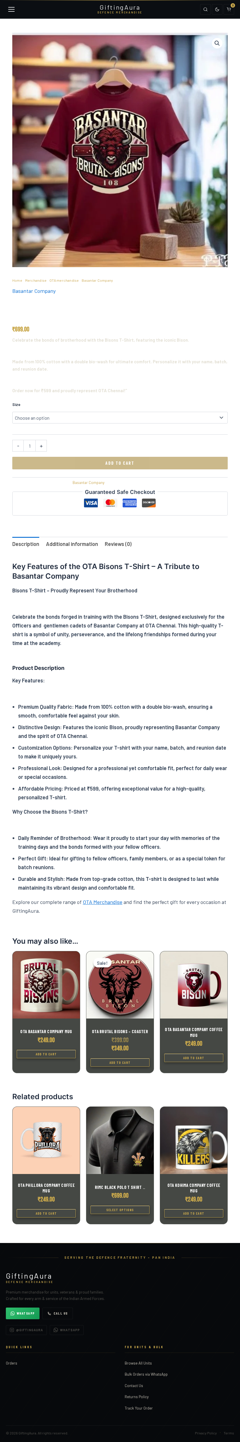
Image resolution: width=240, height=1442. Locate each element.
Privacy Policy (206, 1433)
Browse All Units (138, 1363)
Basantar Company (97, 280)
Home (17, 280)
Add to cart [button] (46, 1054)
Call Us (61, 1313)
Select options (120, 1210)
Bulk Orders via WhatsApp (146, 1374)
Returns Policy (137, 1396)
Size (16, 404)
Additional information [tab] (72, 544)
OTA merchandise (64, 280)
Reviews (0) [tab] (118, 544)
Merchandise (36, 280)
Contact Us (134, 1385)
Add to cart (119, 463)
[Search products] (205, 9)
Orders (11, 1363)
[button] (217, 43)
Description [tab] (25, 544)
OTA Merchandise (102, 902)
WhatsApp (26, 1313)
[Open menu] (11, 9)
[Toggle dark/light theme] (217, 9)
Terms (229, 1433)
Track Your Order (139, 1408)
